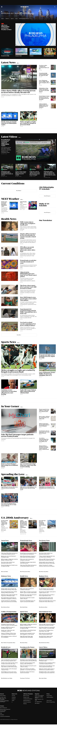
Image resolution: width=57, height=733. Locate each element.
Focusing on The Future (25, 678)
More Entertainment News (44, 642)
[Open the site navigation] (9, 6)
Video (16, 18)
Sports (12, 18)
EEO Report (37, 703)
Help (1, 713)
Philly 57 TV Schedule (44, 205)
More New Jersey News (43, 571)
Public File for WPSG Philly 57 (39, 697)
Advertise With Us (26, 700)
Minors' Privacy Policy (51, 702)
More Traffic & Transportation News (8, 642)
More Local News (4, 571)
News (2, 18)
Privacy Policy (49, 695)
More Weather (18, 190)
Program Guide (26, 697)
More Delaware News (5, 607)
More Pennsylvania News (25, 571)
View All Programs (47, 212)
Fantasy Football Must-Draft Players (4, 701)
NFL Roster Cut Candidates (3, 699)
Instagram (14, 698)
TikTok (13, 700)
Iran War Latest (3, 697)
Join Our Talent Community (3, 711)
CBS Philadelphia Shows (24, 18)
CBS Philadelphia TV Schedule (46, 188)
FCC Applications (38, 701)
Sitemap (25, 703)
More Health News (23, 607)
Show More (19, 334)
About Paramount (3, 707)
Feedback (2, 714)
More (18, 63)
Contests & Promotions (27, 698)
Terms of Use (49, 700)
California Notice (50, 697)
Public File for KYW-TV (39, 695)
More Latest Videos (43, 678)
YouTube (13, 695)
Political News (3, 695)
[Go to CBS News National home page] (25, 6)
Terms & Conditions (27, 702)
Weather (7, 18)
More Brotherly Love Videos (6, 678)
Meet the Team (26, 695)
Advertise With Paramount (5, 709)
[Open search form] (54, 6)
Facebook (14, 697)
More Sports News (23, 642)
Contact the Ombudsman (5, 716)
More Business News (43, 607)
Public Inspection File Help (39, 700)
